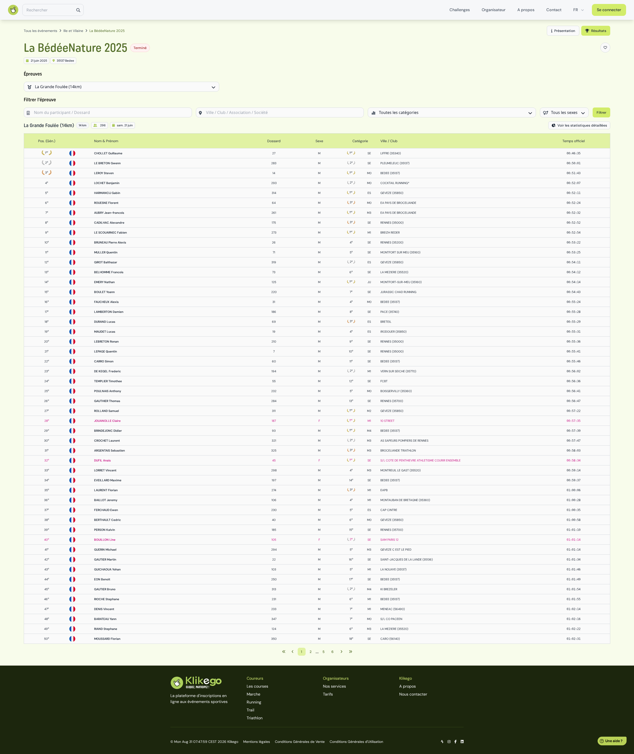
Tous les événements (40, 30)
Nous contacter (413, 694)
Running (254, 702)
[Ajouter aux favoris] (605, 48)
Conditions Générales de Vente (300, 741)
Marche (253, 694)
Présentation (564, 30)
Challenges (459, 9)
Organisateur (493, 9)
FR (575, 9)
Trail (250, 710)
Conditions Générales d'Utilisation (356, 741)
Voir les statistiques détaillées (582, 125)
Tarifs (328, 694)
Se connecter (609, 9)
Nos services (334, 686)
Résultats (598, 30)
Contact (553, 9)
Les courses (257, 686)
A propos (525, 9)
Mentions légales (256, 741)
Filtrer (601, 112)
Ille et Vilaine (73, 30)
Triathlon (255, 718)
